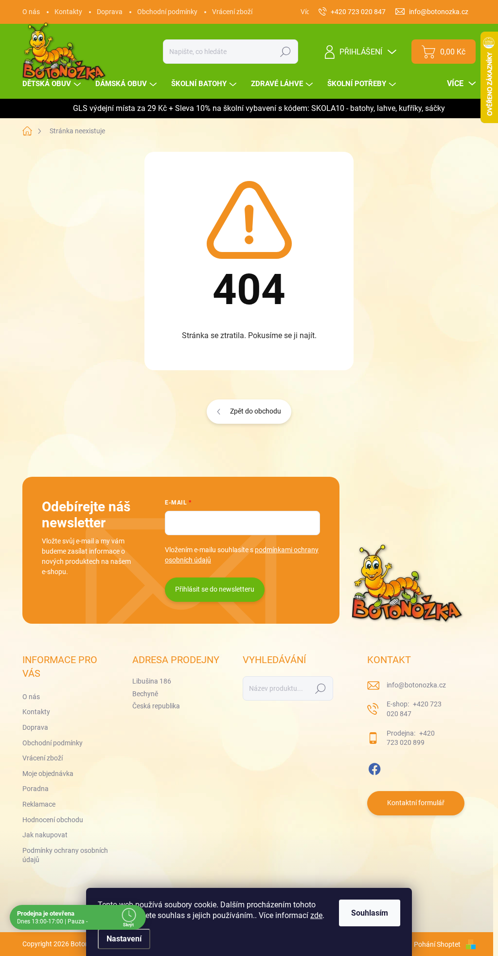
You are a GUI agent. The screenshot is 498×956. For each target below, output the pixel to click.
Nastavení (124, 938)
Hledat (286, 51)
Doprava (110, 12)
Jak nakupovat (45, 835)
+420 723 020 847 (414, 709)
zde (316, 915)
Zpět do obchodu (255, 411)
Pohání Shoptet (438, 944)
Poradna (35, 789)
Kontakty (68, 12)
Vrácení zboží (232, 12)
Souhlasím (369, 913)
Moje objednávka (47, 773)
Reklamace (38, 804)
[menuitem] (52, 84)
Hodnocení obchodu (52, 820)
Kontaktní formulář (416, 803)
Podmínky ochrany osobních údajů (65, 855)
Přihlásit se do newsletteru (214, 589)
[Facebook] (374, 767)
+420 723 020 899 (411, 738)
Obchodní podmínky (167, 12)
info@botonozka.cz (416, 685)
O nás (31, 12)
